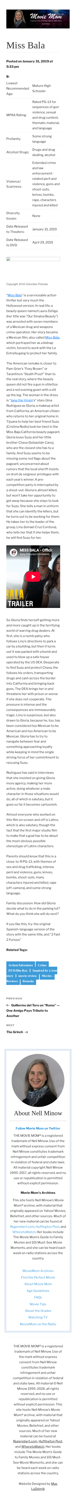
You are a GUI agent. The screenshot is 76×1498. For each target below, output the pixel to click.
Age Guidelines (38, 1291)
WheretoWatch (23, 1232)
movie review (27, 976)
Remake (28, 981)
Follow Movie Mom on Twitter (38, 1128)
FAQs (38, 1297)
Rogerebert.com (22, 1227)
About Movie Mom (38, 1284)
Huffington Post (47, 1227)
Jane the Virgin (22, 400)
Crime (42, 965)
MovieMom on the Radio (38, 1324)
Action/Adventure (20, 965)
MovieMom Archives (38, 1271)
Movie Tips (38, 1304)
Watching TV (38, 1317)
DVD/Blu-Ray (18, 970)
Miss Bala (15, 295)
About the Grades (38, 1311)
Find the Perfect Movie (38, 1277)
